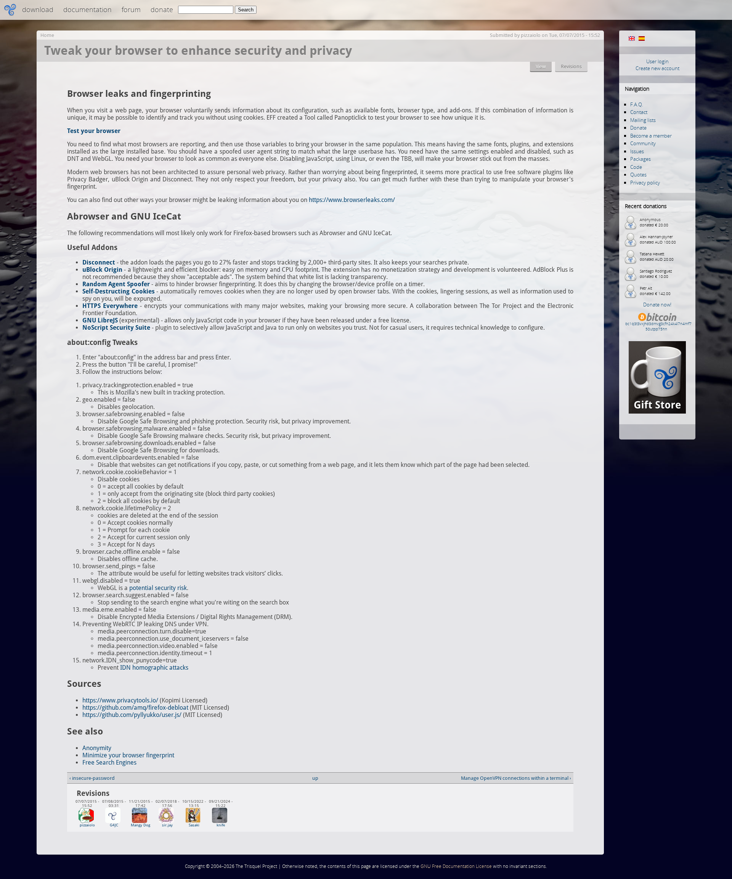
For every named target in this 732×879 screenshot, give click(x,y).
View (541, 66)
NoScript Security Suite (116, 327)
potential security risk (158, 588)
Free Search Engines (109, 762)
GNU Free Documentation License (456, 866)
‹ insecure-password (92, 778)
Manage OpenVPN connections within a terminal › (516, 778)
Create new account (657, 68)
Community (643, 143)
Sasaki (194, 825)
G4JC (114, 825)
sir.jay (167, 825)
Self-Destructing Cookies (118, 291)
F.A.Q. (636, 104)
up (315, 778)
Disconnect (98, 262)
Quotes (638, 174)
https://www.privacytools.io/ (120, 700)
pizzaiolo (531, 35)
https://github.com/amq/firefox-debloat (135, 707)
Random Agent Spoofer (116, 284)
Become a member (651, 135)
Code (636, 167)
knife (221, 825)
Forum (131, 9)
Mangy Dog (140, 825)
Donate (162, 9)
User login (657, 61)
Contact (638, 112)
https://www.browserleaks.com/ (352, 200)
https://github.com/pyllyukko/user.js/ (131, 715)
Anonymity (96, 748)
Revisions (571, 66)
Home (47, 35)
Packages (640, 159)
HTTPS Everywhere (110, 306)
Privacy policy (645, 182)
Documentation (87, 9)
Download (37, 9)
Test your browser (93, 131)
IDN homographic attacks (154, 667)
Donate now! (657, 304)
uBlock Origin (102, 269)
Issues (637, 151)
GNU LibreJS (100, 320)
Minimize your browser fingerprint (128, 755)
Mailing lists (643, 120)
